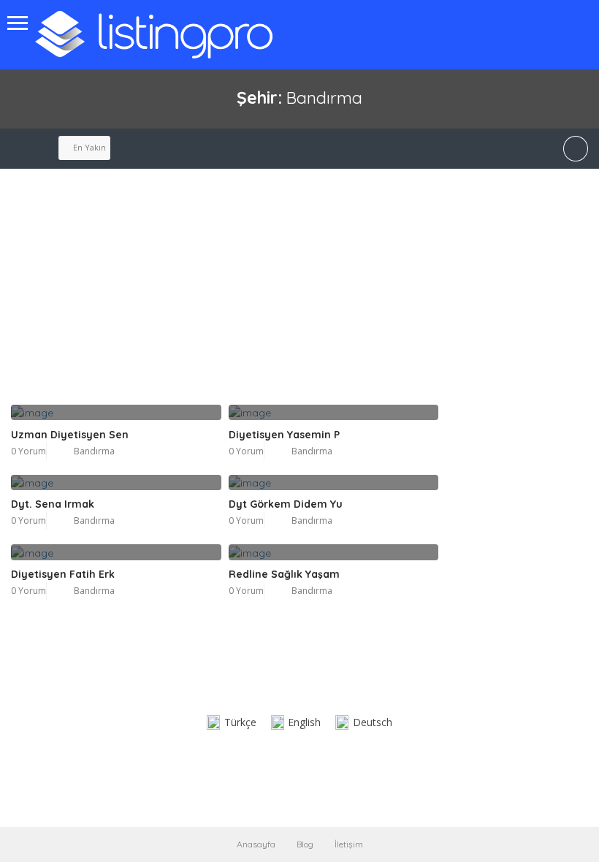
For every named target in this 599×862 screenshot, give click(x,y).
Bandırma (94, 451)
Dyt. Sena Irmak (52, 504)
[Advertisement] (224, 295)
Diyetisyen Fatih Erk (63, 574)
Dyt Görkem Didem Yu (286, 504)
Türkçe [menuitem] (240, 722)
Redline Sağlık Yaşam (284, 574)
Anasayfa (256, 844)
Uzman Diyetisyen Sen (70, 434)
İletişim (349, 844)
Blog (305, 844)
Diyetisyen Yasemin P (284, 434)
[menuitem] (231, 723)
